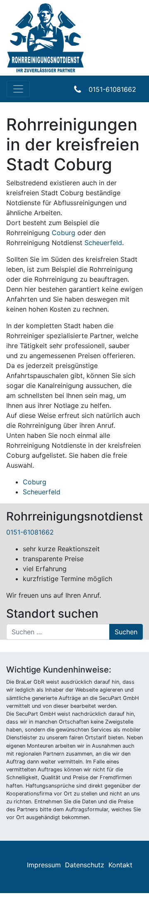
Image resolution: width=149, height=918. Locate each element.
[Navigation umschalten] (18, 89)
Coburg (63, 232)
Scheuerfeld (103, 242)
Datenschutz (84, 865)
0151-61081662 (112, 89)
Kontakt (120, 865)
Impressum (44, 865)
